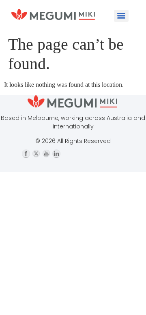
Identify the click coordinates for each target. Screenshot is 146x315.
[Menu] (121, 16)
